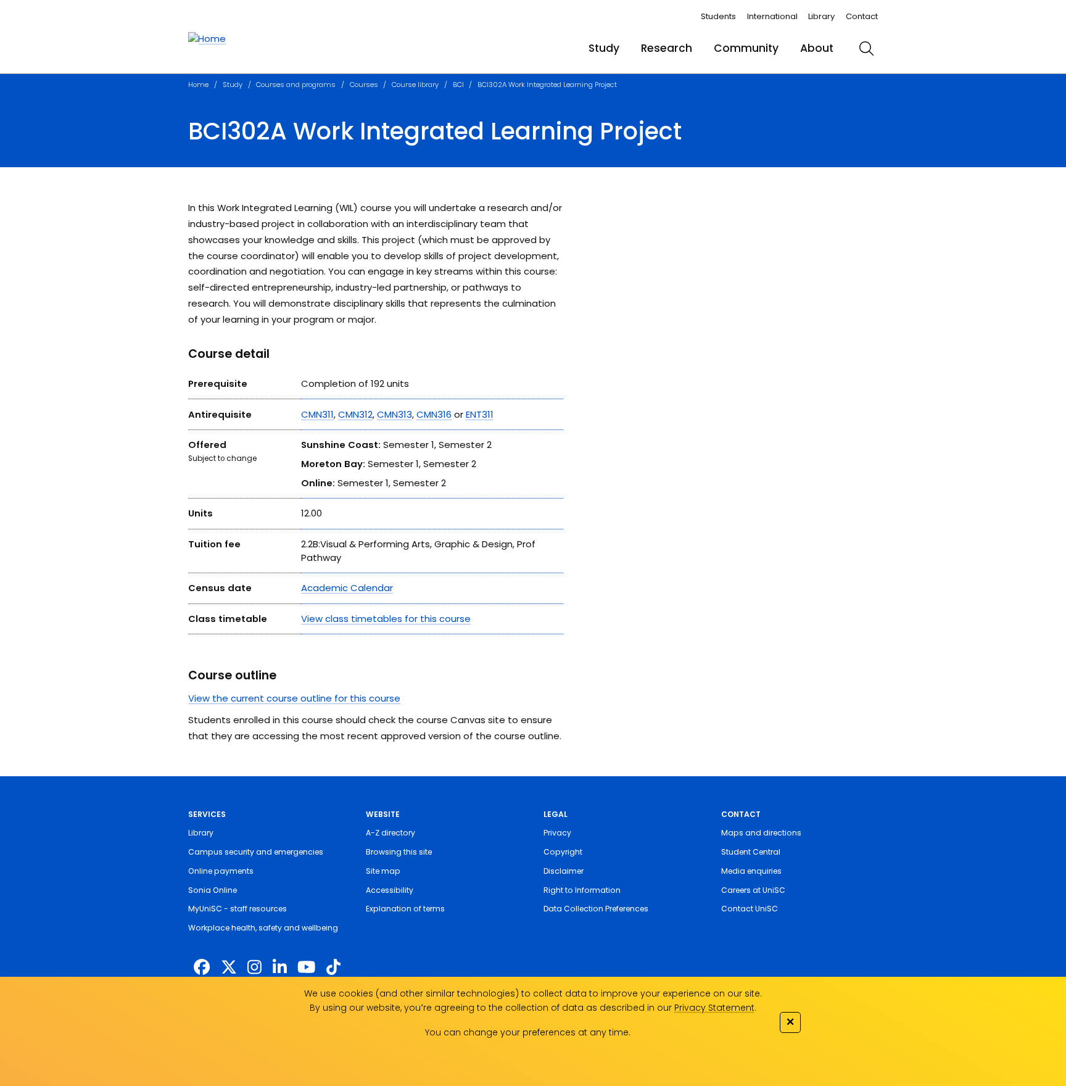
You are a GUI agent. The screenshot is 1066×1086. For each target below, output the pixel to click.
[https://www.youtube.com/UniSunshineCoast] (306, 967)
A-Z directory (390, 832)
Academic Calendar (347, 587)
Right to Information (582, 890)
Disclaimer (563, 871)
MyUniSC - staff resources (237, 908)
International (772, 16)
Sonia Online (212, 890)
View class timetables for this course (386, 618)
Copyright (562, 852)
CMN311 (317, 414)
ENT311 (480, 414)
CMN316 (434, 414)
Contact (862, 16)
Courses (364, 84)
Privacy (557, 832)
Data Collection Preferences (595, 908)
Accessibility (389, 890)
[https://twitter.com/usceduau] (229, 967)
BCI (458, 84)
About (816, 48)
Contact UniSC (749, 908)
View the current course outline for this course (294, 698)
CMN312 (355, 414)
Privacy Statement (714, 1007)
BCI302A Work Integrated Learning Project (547, 84)
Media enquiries (751, 871)
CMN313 (394, 414)
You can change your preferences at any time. (527, 1032)
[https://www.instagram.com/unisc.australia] (254, 967)
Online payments (221, 871)
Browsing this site (399, 852)
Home (198, 84)
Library (821, 16)
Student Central (750, 852)
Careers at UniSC (753, 890)
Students (718, 16)
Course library (415, 84)
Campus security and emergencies (255, 852)
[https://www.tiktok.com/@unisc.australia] (333, 967)
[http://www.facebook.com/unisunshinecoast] (202, 967)
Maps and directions (761, 832)
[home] (207, 39)
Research (666, 48)
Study (604, 48)
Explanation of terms (405, 908)
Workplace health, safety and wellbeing (263, 927)
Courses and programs (296, 84)
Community (746, 48)
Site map (383, 871)
